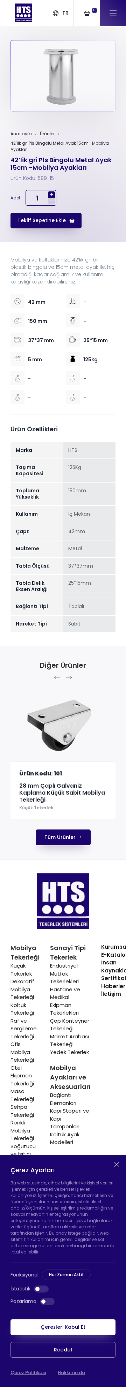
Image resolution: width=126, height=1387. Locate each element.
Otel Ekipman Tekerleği (22, 1075)
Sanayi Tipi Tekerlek (68, 952)
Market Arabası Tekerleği (69, 1040)
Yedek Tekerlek (69, 1052)
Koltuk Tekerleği (22, 1009)
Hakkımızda (71, 1372)
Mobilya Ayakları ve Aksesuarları (70, 1077)
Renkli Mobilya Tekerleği (22, 1130)
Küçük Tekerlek (36, 807)
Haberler (113, 986)
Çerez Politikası (28, 1372)
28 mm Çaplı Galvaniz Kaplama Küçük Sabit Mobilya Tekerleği (62, 792)
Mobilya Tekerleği (25, 952)
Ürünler (47, 134)
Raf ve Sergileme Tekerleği (23, 1028)
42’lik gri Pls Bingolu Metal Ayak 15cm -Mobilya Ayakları (59, 146)
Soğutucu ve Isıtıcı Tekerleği (23, 1154)
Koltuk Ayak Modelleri (64, 1138)
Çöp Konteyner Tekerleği (69, 1024)
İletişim (111, 994)
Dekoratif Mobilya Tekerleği (22, 989)
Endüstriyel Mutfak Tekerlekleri (64, 973)
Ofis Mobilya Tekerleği (22, 1051)
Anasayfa (21, 134)
